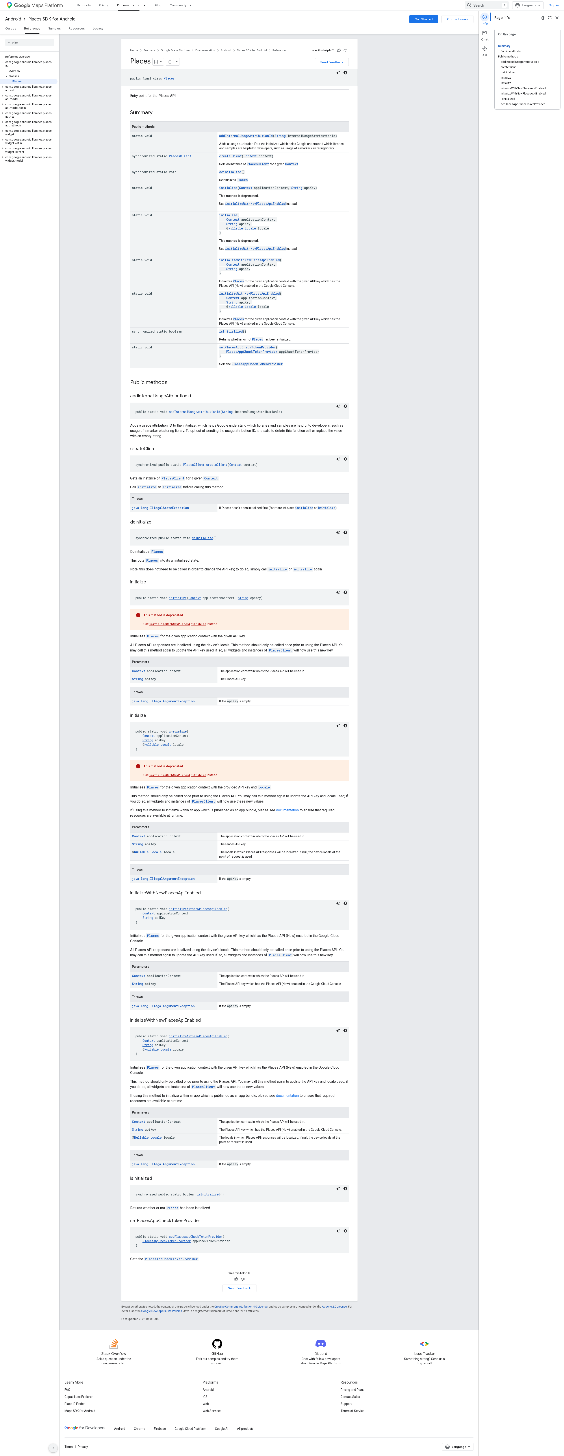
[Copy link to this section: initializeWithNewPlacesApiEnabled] (205, 893)
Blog (158, 5)
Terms (69, 1447)
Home (134, 50)
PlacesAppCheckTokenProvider (251, 352)
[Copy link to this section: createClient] (160, 449)
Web (206, 1404)
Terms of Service (352, 1411)
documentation (287, 810)
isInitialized (231, 331)
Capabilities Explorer (79, 1397)
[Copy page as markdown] (170, 61)
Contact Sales (350, 1397)
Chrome (139, 1428)
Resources (77, 28)
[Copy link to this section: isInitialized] (156, 1178)
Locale (250, 228)
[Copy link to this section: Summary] (156, 113)
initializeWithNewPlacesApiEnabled (255, 204)
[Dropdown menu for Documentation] (145, 5)
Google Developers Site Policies (161, 1311)
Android (13, 19)
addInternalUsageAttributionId (246, 136)
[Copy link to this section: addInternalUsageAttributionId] (195, 396)
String (280, 136)
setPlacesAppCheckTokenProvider (247, 347)
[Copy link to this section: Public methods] (171, 382)
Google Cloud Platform (190, 1428)
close (557, 17)
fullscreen (550, 17)
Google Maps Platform (175, 50)
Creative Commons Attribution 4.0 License (240, 1306)
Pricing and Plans (352, 1389)
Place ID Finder (75, 1404)
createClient (230, 156)
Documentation (128, 5)
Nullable (235, 228)
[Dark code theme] (345, 72)
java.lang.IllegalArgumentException (163, 701)
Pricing (104, 5)
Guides (10, 28)
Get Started (424, 19)
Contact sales (457, 19)
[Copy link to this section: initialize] (150, 582)
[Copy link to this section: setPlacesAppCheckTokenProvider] (204, 1221)
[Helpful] (339, 50)
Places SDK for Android (52, 19)
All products (245, 1428)
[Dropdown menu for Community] (192, 5)
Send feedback (331, 62)
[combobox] (487, 5)
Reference (32, 28)
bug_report (542, 17)
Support (346, 1404)
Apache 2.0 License (334, 1306)
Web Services (212, 1411)
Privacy (83, 1447)
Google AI (221, 1428)
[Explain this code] (338, 72)
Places (169, 78)
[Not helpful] (345, 50)
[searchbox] (29, 42)
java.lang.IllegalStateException (160, 508)
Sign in (554, 5)
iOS (205, 1397)
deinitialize (230, 172)
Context (250, 156)
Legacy (98, 28)
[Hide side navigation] (53, 1448)
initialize (228, 188)
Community (178, 5)
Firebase (160, 1428)
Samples (54, 28)
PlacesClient (180, 156)
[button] (29, 63)
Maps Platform (47, 5)
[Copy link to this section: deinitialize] (155, 522)
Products (84, 5)
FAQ (67, 1389)
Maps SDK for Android (80, 1411)
